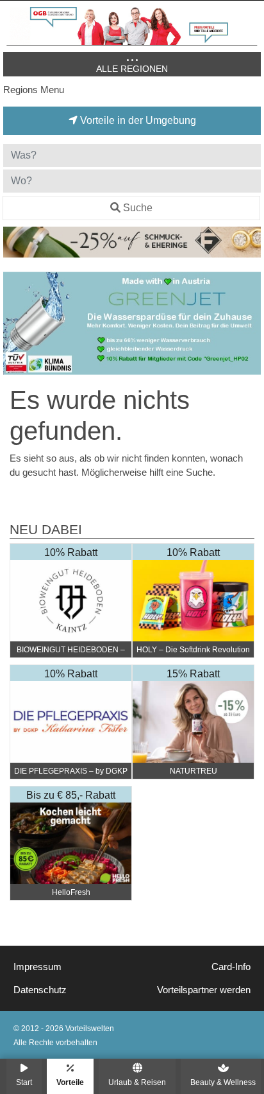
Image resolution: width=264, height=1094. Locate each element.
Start (24, 1082)
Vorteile (70, 1082)
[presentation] (15, 323)
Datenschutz (40, 990)
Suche (138, 207)
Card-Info (231, 967)
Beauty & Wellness (223, 1082)
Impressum (37, 967)
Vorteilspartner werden (204, 990)
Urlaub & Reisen (137, 1082)
